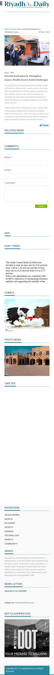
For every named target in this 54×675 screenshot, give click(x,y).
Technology (11, 535)
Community (11, 544)
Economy (9, 523)
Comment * (10, 183)
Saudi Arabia (16, 29)
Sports (8, 527)
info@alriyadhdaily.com (24, 603)
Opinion (8, 531)
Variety (8, 539)
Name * (8, 157)
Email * (8, 170)
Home (6, 29)
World (8, 519)
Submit (41, 206)
